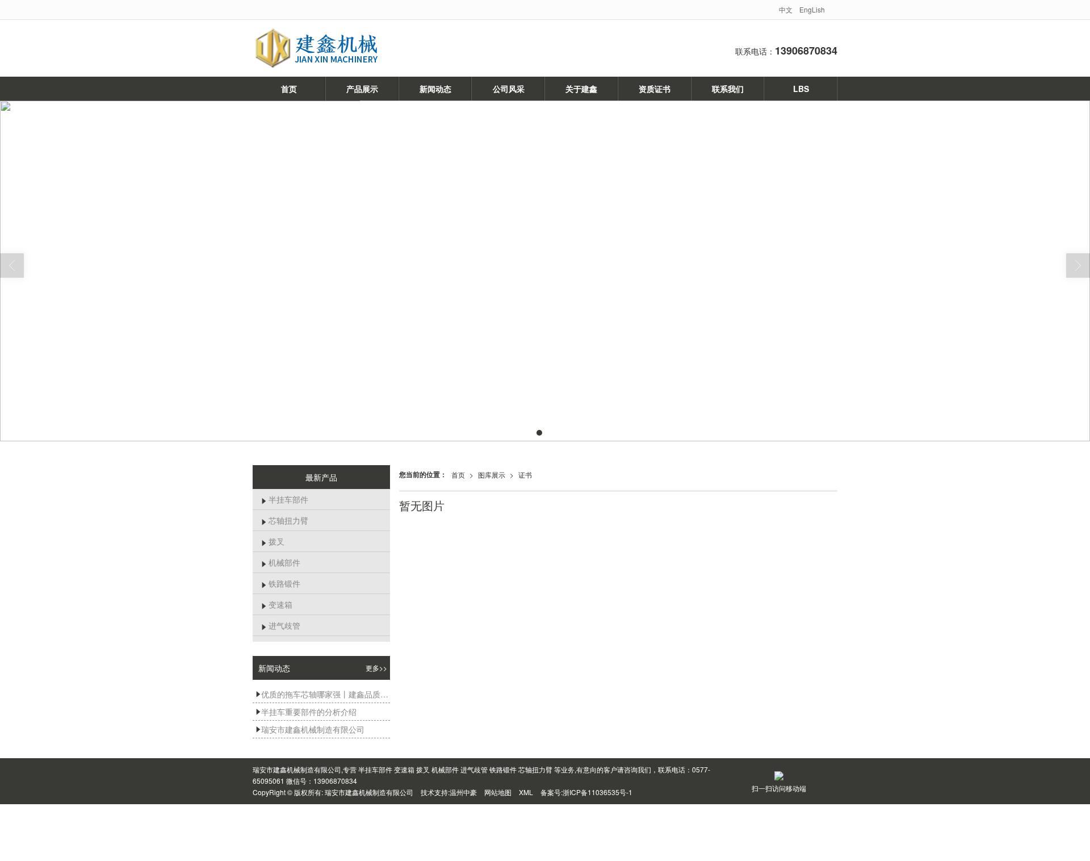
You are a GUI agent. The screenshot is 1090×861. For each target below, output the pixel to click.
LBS (801, 88)
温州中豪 (463, 792)
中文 (786, 9)
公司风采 (509, 88)
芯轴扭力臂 (284, 520)
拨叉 (272, 541)
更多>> (376, 667)
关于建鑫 (581, 88)
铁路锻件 (280, 583)
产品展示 (362, 88)
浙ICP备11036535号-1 (597, 792)
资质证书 (654, 88)
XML (526, 792)
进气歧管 (280, 625)
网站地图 (498, 792)
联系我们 (728, 88)
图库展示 (491, 474)
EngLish (812, 9)
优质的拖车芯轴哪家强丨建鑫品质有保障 (322, 694)
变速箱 (276, 604)
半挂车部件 (284, 499)
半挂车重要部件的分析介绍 (306, 711)
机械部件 (280, 562)
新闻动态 (435, 88)
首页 (289, 88)
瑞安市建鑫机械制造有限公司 (309, 729)
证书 (525, 474)
